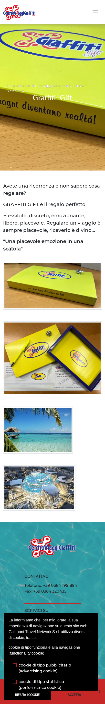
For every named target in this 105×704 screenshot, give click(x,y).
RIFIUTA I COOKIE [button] (27, 695)
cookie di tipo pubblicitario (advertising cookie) (45, 668)
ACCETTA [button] (74, 695)
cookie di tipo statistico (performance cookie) (41, 684)
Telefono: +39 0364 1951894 (50, 585)
